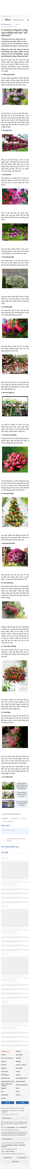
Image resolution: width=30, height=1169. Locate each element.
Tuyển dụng (15, 1161)
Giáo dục (3, 1061)
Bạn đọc (18, 1075)
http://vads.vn (10, 1151)
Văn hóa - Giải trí (21, 1065)
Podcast (18, 1095)
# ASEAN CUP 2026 (18, 19)
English (3, 1088)
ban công (25, 64)
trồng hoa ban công (8, 821)
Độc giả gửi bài (22, 1157)
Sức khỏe (3, 1068)
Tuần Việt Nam (5, 1078)
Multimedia (4, 1095)
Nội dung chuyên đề (21, 1085)
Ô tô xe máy (4, 1071)
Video (17, 1091)
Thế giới (18, 1061)
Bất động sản (7, 24)
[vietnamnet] (8, 20)
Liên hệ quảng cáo (7, 1139)
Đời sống (3, 1065)
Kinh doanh (19, 1055)
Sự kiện (22, 1102)
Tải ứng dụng (7, 1157)
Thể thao (18, 1058)
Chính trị (18, 1051)
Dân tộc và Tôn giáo (7, 1058)
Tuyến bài (7, 1102)
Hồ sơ (17, 1088)
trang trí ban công (14, 818)
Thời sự (3, 1055)
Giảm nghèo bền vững (7, 1081)
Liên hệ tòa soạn (6, 1118)
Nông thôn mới (20, 1081)
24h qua (3, 1098)
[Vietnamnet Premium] (5, 1052)
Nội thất (17, 24)
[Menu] (2, 20)
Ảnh (2, 1091)
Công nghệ (19, 1068)
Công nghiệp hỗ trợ (21, 1078)
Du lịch (18, 1071)
